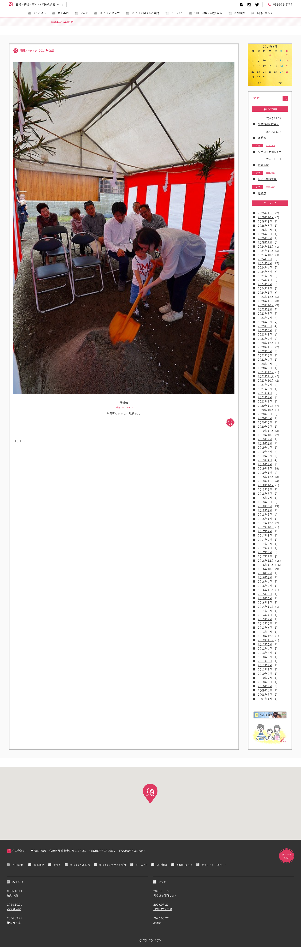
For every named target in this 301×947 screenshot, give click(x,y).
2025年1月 (265, 242)
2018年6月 (265, 502)
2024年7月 (265, 267)
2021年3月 (265, 397)
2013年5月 (265, 627)
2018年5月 (265, 506)
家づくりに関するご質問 (145, 13)
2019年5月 (265, 455)
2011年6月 (265, 661)
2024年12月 (266, 246)
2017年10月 (266, 527)
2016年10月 (266, 569)
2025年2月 (265, 238)
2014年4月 (265, 615)
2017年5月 (265, 543)
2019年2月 (265, 468)
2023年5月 (265, 326)
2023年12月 (266, 296)
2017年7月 (265, 539)
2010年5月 (265, 682)
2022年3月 (265, 363)
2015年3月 (265, 602)
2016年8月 (265, 577)
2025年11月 (266, 213)
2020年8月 (265, 418)
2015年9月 (265, 594)
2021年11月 (266, 376)
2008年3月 (265, 694)
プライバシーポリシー (214, 864)
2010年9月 (265, 673)
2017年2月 (265, 552)
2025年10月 (266, 217)
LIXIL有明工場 (267, 179)
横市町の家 (14, 922)
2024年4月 (265, 280)
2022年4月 (265, 359)
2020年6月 (265, 422)
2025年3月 (265, 234)
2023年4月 (265, 330)
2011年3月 (265, 665)
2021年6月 (265, 388)
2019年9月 (265, 439)
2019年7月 (265, 447)
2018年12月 (266, 476)
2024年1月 (265, 292)
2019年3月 (265, 464)
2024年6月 (265, 271)
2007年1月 (265, 698)
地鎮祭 (262, 193)
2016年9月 (265, 573)
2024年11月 (266, 250)
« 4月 (259, 83)
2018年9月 (265, 489)
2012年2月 (265, 656)
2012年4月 (265, 648)
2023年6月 (265, 321)
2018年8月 (265, 493)
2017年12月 (266, 522)
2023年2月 (265, 338)
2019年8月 (265, 443)
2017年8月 (265, 535)
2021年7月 (265, 384)
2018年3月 (265, 510)
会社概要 (239, 13)
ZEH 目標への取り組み (208, 13)
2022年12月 (266, 342)
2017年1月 (265, 556)
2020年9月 (265, 414)
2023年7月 (265, 317)
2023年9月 (265, 309)
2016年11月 (266, 564)
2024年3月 (265, 284)
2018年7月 (265, 497)
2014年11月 (266, 606)
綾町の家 (263, 165)
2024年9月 (265, 259)
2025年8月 (265, 221)
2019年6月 (265, 451)
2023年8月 (265, 313)
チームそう (177, 13)
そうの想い (39, 13)
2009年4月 (265, 690)
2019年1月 (265, 472)
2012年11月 (266, 640)
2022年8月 (265, 351)
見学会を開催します (269, 151)
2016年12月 (266, 560)
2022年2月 (265, 368)
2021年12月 (266, 372)
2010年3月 (265, 686)
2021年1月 (265, 401)
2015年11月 (266, 589)
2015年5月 (265, 598)
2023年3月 (265, 334)
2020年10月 (266, 409)
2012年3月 (265, 652)
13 (281, 60)
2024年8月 (265, 263)
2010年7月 (265, 677)
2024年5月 (265, 275)
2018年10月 (266, 485)
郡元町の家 (14, 909)
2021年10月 (266, 380)
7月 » (281, 83)
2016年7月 (265, 581)
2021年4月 (265, 393)
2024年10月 (266, 254)
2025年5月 (265, 229)
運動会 (262, 137)
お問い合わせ (265, 13)
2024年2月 (265, 288)
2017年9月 (265, 531)
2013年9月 (265, 619)
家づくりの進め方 (109, 13)
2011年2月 (265, 669)
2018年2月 (265, 514)
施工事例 (63, 13)
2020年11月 (266, 405)
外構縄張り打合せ (268, 124)
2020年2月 (265, 426)
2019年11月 (266, 430)
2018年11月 (266, 481)
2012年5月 (265, 644)
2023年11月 (266, 301)
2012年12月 (266, 636)
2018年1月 (265, 518)
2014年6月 (265, 610)
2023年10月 (266, 305)
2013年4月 (265, 631)
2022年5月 (265, 355)
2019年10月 (266, 435)
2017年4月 (265, 548)
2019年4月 (265, 460)
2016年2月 (265, 585)
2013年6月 (265, 623)
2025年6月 (265, 225)
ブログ (84, 13)
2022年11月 (266, 347)
